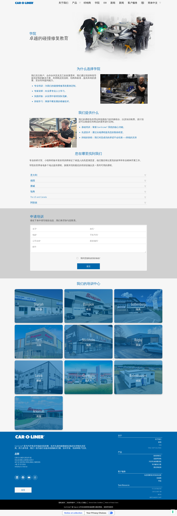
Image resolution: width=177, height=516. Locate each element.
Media (159, 494)
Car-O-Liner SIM (156, 491)
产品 (74, 2)
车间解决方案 (156, 464)
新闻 (112, 2)
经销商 (87, 2)
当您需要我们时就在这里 (152, 475)
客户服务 (132, 2)
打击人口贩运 (82, 502)
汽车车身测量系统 (155, 461)
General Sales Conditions (96, 502)
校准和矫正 (157, 456)
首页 (23, 490)
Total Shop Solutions (154, 448)
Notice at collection (73, 513)
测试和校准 (157, 467)
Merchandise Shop (155, 497)
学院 (97, 2)
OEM (105, 2)
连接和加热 (157, 458)
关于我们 (63, 2)
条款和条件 (71, 502)
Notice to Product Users (111, 502)
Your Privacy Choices (96, 513)
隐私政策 (62, 502)
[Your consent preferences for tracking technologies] (172, 511)
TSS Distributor (156, 489)
